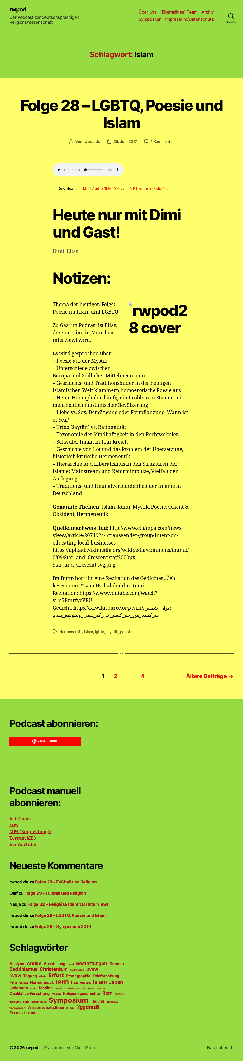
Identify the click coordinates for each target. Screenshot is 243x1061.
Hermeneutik (70, 631)
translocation (17, 1007)
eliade (42, 976)
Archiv (207, 11)
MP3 (14, 825)
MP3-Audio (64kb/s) (103, 188)
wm (72, 1007)
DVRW (92, 969)
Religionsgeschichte (81, 993)
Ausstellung (54, 963)
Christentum (54, 969)
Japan (116, 982)
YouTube (26, 844)
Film (13, 982)
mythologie (72, 988)
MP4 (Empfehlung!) (30, 832)
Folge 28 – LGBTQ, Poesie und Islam (121, 114)
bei (12, 844)
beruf (71, 964)
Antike (34, 963)
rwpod (17, 9)
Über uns (147, 11)
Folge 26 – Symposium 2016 (63, 926)
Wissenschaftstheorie (48, 1007)
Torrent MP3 (22, 838)
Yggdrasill (88, 1007)
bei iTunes (20, 819)
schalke (119, 993)
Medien (45, 988)
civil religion (77, 970)
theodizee (112, 1001)
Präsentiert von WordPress (70, 1047)
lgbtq (99, 631)
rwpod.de (91, 141)
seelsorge (15, 1001)
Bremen (116, 963)
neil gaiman (87, 988)
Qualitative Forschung (29, 993)
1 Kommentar (162, 141)
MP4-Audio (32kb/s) (149, 188)
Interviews (81, 982)
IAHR (62, 982)
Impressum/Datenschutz (189, 19)
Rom (107, 993)
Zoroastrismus (22, 1012)
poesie (126, 631)
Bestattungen (91, 963)
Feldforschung (106, 975)
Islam (88, 631)
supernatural (39, 1001)
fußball (23, 983)
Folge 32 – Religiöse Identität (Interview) (68, 904)
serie (26, 1001)
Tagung (97, 1001)
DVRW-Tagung (23, 975)
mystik (112, 631)
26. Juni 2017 (125, 141)
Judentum (18, 988)
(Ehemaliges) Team (179, 11)
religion (56, 993)
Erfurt (56, 975)
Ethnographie (78, 975)
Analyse (16, 963)
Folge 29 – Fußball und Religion (66, 881)
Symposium (150, 19)
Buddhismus (23, 969)
